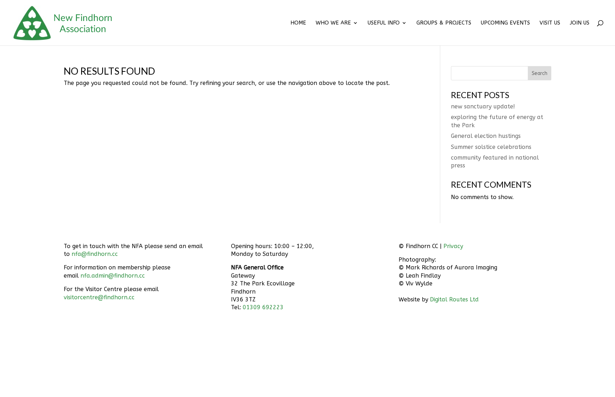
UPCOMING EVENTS (505, 23)
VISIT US (550, 23)
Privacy (453, 246)
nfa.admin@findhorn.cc (112, 275)
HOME (298, 23)
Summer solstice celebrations (491, 147)
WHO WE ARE (333, 23)
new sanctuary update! (483, 106)
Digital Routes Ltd (454, 299)
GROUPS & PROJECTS (443, 23)
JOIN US (579, 23)
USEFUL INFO (384, 23)
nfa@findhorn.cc (95, 254)
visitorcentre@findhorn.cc (99, 297)
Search (539, 73)
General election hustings (486, 136)
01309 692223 (263, 307)
